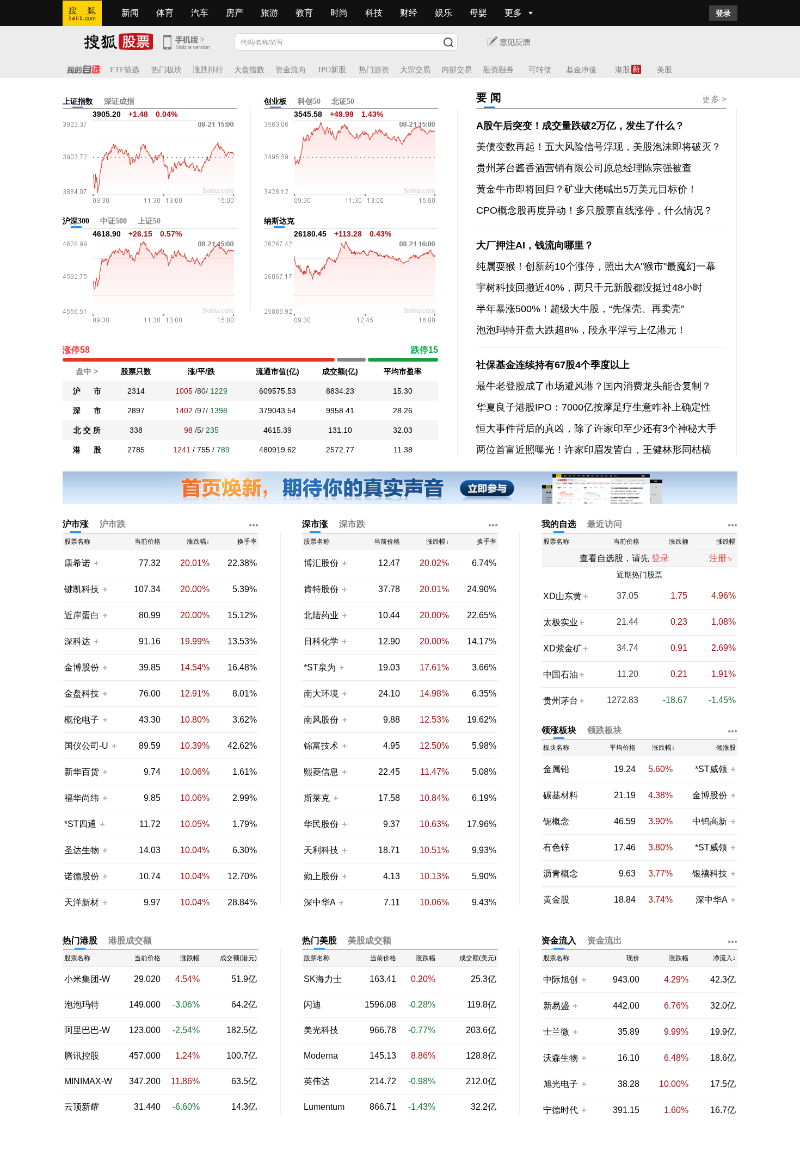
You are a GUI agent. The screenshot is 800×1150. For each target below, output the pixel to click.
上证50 (149, 221)
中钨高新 (709, 821)
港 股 (87, 449)
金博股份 (81, 667)
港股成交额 (130, 940)
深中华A (320, 902)
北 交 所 (87, 430)
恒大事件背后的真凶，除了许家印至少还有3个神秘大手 (596, 428)
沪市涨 (76, 524)
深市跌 (352, 524)
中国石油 (560, 674)
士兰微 (556, 1031)
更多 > (714, 99)
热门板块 (166, 70)
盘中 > (87, 371)
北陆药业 (321, 615)
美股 (664, 70)
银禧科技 (709, 873)
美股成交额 (369, 940)
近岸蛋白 (81, 615)
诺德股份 (81, 876)
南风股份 (321, 719)
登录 (723, 13)
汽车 (199, 12)
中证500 (113, 221)
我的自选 (558, 524)
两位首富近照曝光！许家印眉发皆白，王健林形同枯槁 (593, 449)
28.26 (403, 410)
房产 (234, 12)
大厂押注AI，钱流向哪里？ (535, 245)
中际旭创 (560, 979)
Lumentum (324, 1107)
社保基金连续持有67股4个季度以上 (553, 364)
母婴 (478, 12)
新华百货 (81, 771)
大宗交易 (415, 70)
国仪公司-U (86, 745)
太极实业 (560, 622)
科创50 (309, 101)
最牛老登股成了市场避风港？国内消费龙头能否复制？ (593, 386)
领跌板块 (604, 730)
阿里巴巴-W (87, 1030)
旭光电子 (560, 1084)
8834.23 (340, 391)
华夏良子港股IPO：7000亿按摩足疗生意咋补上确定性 (593, 407)
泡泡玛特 (81, 1004)
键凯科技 (81, 589)
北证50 (342, 101)
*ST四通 (80, 824)
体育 (165, 12)
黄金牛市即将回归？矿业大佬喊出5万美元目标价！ (586, 189)
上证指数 (78, 101)
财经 (408, 12)
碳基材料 (560, 795)
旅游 (269, 12)
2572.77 (340, 449)
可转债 (539, 70)
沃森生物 (560, 1057)
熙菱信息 (321, 771)
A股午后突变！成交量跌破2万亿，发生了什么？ (580, 125)
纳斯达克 (279, 221)
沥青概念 (560, 873)
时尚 (339, 12)
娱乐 (443, 12)
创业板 (275, 101)
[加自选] (96, 563)
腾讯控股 (81, 1056)
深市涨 (315, 524)
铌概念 (556, 821)
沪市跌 (113, 524)
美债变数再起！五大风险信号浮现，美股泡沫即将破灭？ (598, 146)
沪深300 (76, 221)
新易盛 (556, 1005)
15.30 (403, 391)
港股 (622, 70)
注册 (718, 558)
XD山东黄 (562, 596)
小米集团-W (87, 979)
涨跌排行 (208, 70)
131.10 (340, 430)
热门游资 (374, 70)
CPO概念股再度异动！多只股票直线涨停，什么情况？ (594, 210)
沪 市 (87, 391)
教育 (304, 12)
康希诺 (77, 563)
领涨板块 (558, 730)
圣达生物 (81, 850)
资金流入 (558, 940)
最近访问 (604, 524)
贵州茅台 (560, 700)
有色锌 (556, 847)
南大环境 (321, 693)
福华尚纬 (81, 798)
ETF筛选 (124, 70)
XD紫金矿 (562, 648)
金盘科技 (81, 693)
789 (223, 449)
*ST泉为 (321, 667)
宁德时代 (560, 1110)
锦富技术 (321, 745)
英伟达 (317, 1081)
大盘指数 (249, 70)
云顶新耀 (81, 1107)
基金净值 (581, 70)
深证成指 (119, 101)
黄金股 (556, 900)
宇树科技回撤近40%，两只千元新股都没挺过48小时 (589, 287)
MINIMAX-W (88, 1081)
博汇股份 (321, 563)
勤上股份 (321, 876)
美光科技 (321, 1030)
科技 (374, 12)
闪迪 (312, 1004)
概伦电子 (81, 719)
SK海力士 (323, 979)
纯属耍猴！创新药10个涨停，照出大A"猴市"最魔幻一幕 (596, 266)
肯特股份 (321, 589)
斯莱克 (318, 798)
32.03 (403, 430)
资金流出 (604, 940)
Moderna (321, 1056)
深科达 (77, 641)
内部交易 (456, 70)
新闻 (130, 12)
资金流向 (290, 70)
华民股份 (321, 824)
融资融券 (498, 70)
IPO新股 (332, 70)
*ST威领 (712, 769)
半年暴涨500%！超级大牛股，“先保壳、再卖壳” (580, 308)
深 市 (87, 410)
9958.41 (340, 410)
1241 (181, 449)
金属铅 (556, 769)
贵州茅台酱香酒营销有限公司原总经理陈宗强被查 (584, 168)
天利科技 (321, 850)
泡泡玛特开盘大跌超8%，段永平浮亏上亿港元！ (581, 330)
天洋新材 (81, 902)
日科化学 (321, 641)
